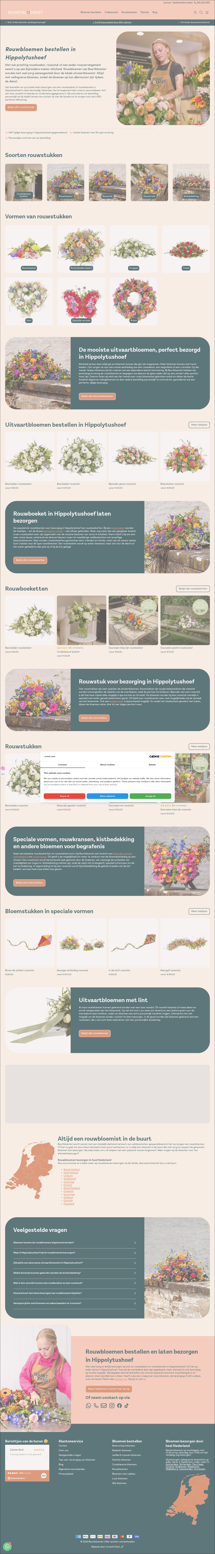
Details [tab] (152, 764)
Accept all (150, 796)
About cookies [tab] (107, 764)
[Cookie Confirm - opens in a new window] (160, 756)
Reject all (64, 796)
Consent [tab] (62, 764)
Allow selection (107, 796)
